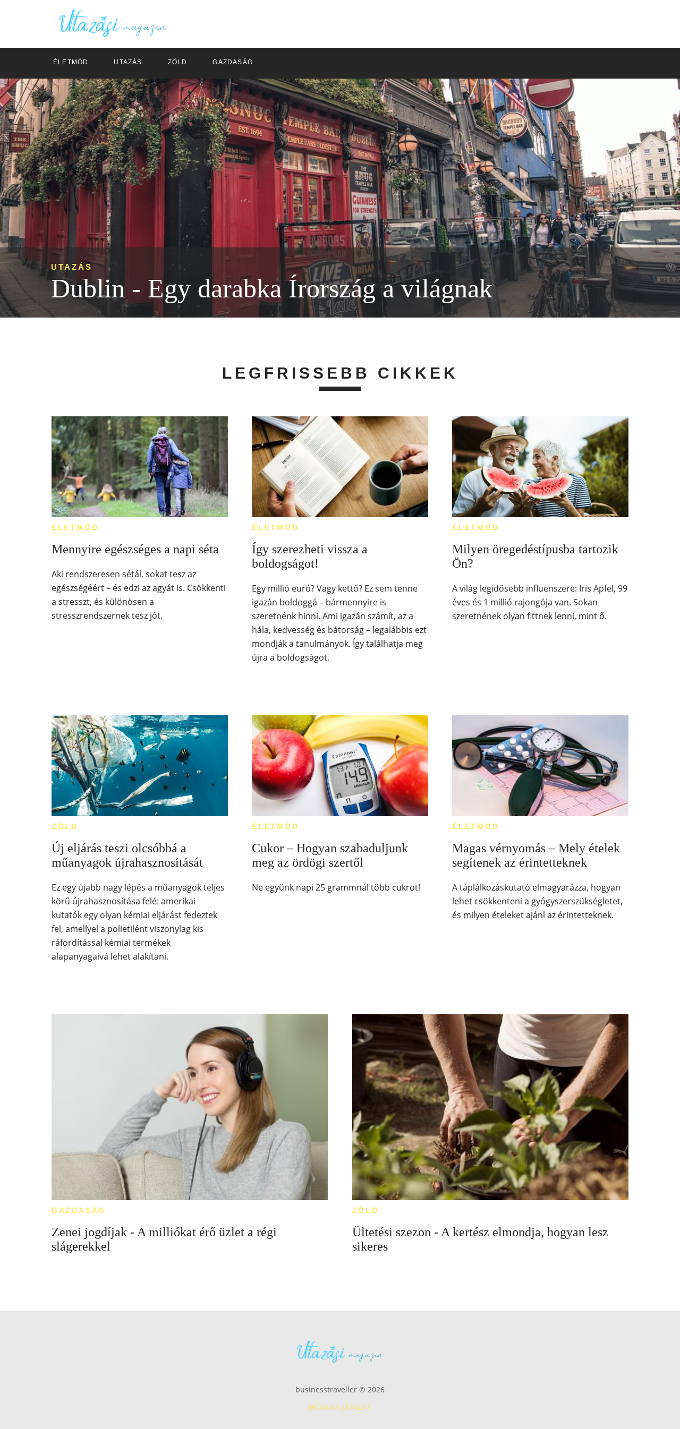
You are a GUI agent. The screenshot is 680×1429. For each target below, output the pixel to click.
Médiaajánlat (340, 1407)
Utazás (71, 266)
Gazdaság (79, 1210)
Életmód (75, 527)
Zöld (65, 826)
